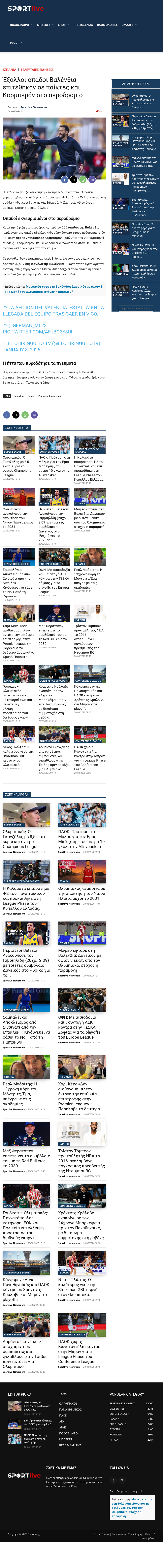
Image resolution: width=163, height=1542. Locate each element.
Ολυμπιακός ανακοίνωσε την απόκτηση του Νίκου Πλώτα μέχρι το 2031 (18, 518)
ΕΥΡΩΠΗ (80, 620)
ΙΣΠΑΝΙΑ (9, 70)
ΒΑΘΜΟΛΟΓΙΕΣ (107, 25)
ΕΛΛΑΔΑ (8, 503)
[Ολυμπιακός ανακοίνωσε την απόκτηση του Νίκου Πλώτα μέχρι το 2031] (19, 497)
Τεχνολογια (120, 274)
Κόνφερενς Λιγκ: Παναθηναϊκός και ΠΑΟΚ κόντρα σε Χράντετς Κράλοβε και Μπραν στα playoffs (26, 1289)
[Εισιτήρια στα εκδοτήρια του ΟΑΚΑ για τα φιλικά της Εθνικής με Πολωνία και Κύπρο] (14, 1424)
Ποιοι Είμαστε (101, 1534)
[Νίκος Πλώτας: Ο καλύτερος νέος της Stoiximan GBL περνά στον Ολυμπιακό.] (19, 734)
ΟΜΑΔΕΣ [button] (127, 25)
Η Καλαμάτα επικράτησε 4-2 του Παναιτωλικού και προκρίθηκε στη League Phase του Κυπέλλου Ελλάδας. (26, 898)
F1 (41, 620)
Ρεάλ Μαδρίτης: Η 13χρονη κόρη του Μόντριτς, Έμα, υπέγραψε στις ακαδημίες (88, 578)
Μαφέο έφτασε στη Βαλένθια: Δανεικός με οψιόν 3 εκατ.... (144, 161)
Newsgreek (136, 1491)
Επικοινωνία (119, 1534)
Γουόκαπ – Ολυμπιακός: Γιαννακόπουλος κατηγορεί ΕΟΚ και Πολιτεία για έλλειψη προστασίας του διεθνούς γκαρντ (25, 1225)
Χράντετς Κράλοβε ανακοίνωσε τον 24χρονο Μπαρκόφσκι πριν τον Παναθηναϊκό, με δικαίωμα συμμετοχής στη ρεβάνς (81, 1225)
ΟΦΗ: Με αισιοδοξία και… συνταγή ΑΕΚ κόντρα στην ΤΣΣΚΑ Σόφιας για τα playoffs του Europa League (79, 1027)
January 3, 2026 (21, 350)
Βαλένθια (19, 395)
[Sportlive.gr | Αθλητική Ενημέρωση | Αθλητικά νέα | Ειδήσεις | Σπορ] (24, 1475)
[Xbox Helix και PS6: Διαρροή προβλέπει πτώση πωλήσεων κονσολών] (120, 270)
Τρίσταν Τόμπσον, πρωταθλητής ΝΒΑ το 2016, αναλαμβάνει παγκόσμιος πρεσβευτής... (145, 182)
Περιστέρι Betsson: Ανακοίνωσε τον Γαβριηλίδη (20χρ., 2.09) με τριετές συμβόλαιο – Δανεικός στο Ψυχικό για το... (26, 963)
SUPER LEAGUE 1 (13, 451)
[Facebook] (65, 180)
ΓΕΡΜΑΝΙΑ (10, 620)
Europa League (49, 564)
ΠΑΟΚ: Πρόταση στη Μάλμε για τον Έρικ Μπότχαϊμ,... (35, 1439)
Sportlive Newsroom (33, 107)
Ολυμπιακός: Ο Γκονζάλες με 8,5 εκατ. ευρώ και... (37, 1406)
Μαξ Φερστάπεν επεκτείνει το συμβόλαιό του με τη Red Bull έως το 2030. (53, 634)
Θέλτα (31, 395)
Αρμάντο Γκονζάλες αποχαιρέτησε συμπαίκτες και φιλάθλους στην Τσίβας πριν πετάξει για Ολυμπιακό (25, 1354)
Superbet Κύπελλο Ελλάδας (87, 450)
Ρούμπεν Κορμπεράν (49, 395)
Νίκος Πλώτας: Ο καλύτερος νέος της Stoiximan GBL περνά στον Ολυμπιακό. (18, 756)
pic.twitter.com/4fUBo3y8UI (37, 332)
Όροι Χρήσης (135, 1534)
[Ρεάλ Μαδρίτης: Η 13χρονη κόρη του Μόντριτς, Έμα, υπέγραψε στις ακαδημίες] (90, 557)
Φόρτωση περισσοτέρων (134, 308)
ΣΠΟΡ (62, 25)
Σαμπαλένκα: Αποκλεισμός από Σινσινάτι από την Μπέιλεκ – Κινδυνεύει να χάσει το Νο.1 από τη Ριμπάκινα (18, 583)
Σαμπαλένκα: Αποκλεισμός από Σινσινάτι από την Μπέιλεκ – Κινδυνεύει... (143, 207)
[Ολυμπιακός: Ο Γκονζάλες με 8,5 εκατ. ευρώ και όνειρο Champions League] (19, 445)
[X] (74, 180)
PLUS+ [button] (14, 43)
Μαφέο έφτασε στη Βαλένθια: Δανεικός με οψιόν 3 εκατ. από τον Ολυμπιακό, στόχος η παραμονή (89, 518)
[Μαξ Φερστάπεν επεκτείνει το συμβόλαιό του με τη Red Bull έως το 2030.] (54, 613)
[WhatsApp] (83, 180)
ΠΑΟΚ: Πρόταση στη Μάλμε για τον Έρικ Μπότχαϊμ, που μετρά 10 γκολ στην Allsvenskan (54, 466)
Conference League (52, 680)
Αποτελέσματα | (119, 1491)
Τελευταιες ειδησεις (37, 70)
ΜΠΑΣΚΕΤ (43, 25)
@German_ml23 (27, 325)
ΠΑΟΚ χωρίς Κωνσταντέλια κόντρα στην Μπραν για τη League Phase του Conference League (79, 1351)
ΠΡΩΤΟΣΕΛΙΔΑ (83, 25)
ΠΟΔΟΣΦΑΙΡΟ (19, 25)
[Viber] (92, 180)
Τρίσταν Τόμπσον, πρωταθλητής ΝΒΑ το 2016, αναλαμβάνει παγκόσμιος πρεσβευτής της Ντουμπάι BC (89, 639)
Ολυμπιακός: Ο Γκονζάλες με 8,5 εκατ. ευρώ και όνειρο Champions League (17, 466)
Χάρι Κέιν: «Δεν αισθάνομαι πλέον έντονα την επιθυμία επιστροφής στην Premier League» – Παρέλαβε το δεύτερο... (81, 1096)
